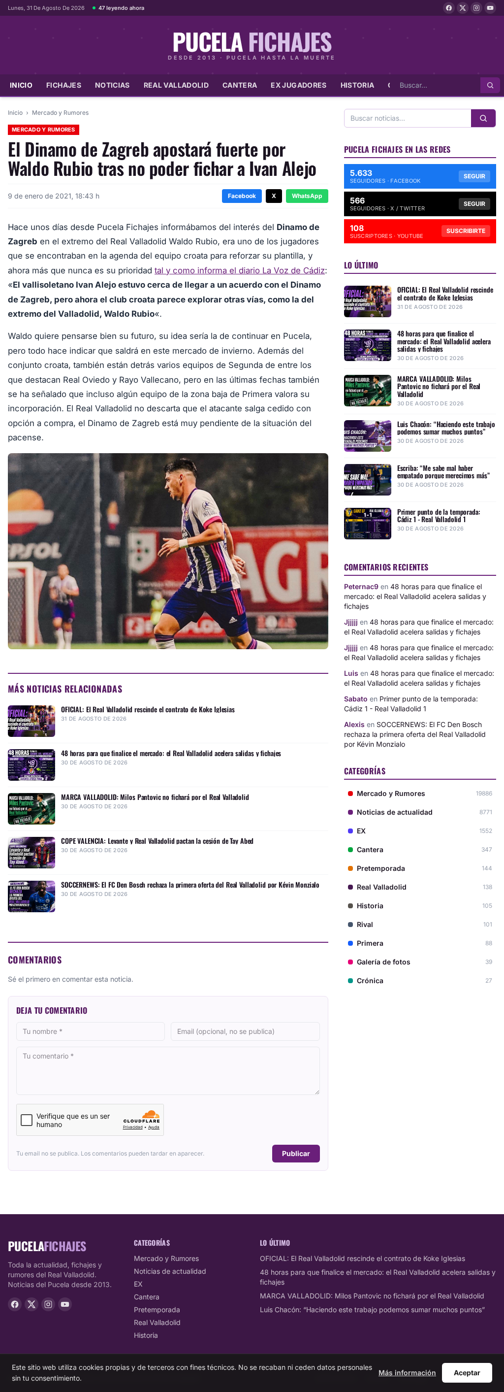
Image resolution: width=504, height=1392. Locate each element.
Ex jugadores (298, 85)
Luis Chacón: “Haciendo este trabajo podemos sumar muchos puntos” (372, 1309)
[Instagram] (476, 8)
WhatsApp (307, 195)
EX (138, 1284)
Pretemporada (157, 1309)
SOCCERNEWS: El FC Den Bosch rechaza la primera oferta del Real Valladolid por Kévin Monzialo (415, 734)
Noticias (112, 85)
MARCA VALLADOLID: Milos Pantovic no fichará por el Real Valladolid (372, 1296)
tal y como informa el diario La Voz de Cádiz (240, 270)
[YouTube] (490, 8)
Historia (358, 85)
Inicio (21, 85)
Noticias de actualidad (170, 1271)
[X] (463, 8)
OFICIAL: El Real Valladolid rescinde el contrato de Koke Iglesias (362, 1258)
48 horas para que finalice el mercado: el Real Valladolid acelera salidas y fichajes (415, 596)
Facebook (242, 195)
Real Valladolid (176, 85)
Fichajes (63, 85)
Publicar (296, 1153)
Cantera (239, 85)
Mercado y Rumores (60, 112)
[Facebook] (449, 8)
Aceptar (467, 1372)
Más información (407, 1372)
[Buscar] (490, 85)
